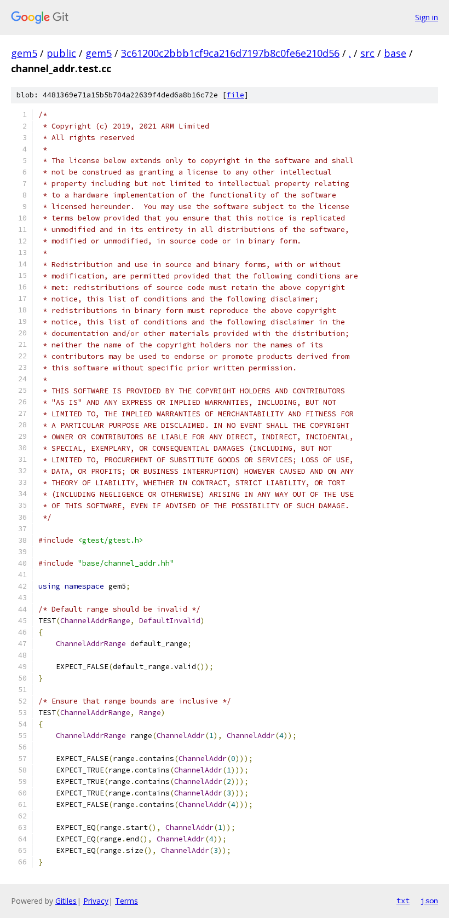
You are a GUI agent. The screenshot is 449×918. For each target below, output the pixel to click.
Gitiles (66, 901)
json (429, 900)
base (395, 53)
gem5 (24, 53)
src (367, 53)
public (61, 53)
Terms (126, 901)
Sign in (426, 17)
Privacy (95, 901)
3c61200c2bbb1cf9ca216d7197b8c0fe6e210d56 (230, 53)
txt (403, 900)
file (235, 95)
